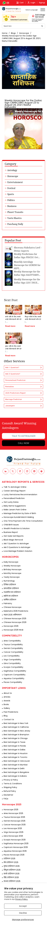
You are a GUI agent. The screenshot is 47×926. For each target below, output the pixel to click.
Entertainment (15, 182)
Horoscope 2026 (11, 626)
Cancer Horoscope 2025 (15, 824)
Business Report (11, 532)
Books (6, 704)
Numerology (9, 581)
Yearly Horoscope (12, 577)
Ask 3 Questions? (12, 374)
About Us (8, 693)
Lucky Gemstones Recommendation (20, 494)
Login (33, 2)
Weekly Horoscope (12, 565)
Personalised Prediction (15, 380)
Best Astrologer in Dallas (14, 749)
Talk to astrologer (23, 436)
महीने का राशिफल (11, 596)
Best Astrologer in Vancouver (17, 761)
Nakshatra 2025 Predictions (16, 611)
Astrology (12, 170)
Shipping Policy (10, 787)
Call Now (23, 443)
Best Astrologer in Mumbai (15, 764)
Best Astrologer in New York (16, 723)
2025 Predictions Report (15, 393)
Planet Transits (15, 212)
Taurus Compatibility (13, 644)
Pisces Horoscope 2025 (14, 854)
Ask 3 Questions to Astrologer (17, 547)
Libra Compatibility (12, 663)
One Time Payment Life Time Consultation (23, 521)
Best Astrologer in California (16, 727)
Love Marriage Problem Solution (18, 551)
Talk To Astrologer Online (15, 487)
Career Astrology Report (14, 490)
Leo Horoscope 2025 (13, 828)
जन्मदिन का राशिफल (12, 592)
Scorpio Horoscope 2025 (15, 839)
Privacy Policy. (21, 899)
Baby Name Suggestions (15, 506)
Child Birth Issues (11, 524)
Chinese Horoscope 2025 (15, 618)
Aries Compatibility (12, 640)
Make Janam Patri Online (15, 509)
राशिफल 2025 (9, 858)
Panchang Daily (15, 224)
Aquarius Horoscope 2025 (15, 851)
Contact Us (9, 719)
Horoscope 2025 (11, 809)
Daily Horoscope (11, 562)
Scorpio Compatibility (13, 667)
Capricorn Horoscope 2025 (16, 847)
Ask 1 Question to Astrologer (16, 543)
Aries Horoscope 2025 (13, 813)
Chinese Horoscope (12, 607)
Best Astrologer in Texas (14, 742)
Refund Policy (10, 791)
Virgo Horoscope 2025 (13, 832)
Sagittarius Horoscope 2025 (16, 843)
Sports (10, 194)
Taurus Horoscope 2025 (14, 817)
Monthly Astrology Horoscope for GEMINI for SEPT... (27, 265)
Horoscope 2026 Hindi (13, 630)
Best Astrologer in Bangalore (16, 772)
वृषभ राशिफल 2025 (12, 866)
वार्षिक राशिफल (10, 599)
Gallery (7, 708)
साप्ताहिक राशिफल (11, 588)
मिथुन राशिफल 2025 (12, 870)
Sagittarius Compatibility (15, 671)
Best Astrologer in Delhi (14, 768)
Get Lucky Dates (11, 502)
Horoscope (24, 33)
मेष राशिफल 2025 (11, 862)
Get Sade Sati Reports (14, 536)
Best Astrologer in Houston (16, 753)
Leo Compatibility (12, 656)
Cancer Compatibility (13, 652)
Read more (10, 326)
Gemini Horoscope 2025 (14, 821)
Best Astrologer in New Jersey (17, 730)
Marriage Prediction (13, 399)
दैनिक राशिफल (10, 584)
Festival (11, 188)
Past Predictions (11, 712)
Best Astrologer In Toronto (15, 757)
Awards (7, 700)
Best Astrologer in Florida (15, 746)
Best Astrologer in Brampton (16, 734)
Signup (42, 3)
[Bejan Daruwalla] (11, 9)
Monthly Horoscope (12, 573)
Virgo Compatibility (12, 659)
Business (11, 206)
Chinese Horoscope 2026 (15, 622)
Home (4, 33)
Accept (23, 906)
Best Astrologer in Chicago (16, 738)
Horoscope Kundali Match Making (19, 517)
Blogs (13, 33)
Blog (5, 715)
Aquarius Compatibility (14, 678)
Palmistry (8, 603)
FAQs (6, 798)
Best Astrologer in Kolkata (15, 776)
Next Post (11, 300)
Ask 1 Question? (12, 367)
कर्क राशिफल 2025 (11, 873)
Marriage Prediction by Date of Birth (20, 513)
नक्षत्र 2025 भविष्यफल (13, 614)
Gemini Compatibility (13, 648)
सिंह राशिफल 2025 (11, 877)
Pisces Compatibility (13, 682)
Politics (11, 200)
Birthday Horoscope (12, 569)
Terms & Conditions (13, 783)
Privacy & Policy (11, 779)
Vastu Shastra (14, 218)
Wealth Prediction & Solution (17, 528)
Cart (22, 2)
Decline (23, 912)
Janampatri (10, 406)
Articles (7, 697)
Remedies (9, 387)
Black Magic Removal (13, 539)
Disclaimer (8, 795)
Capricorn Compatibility (14, 674)
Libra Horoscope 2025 (13, 836)
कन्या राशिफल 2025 (12, 881)
